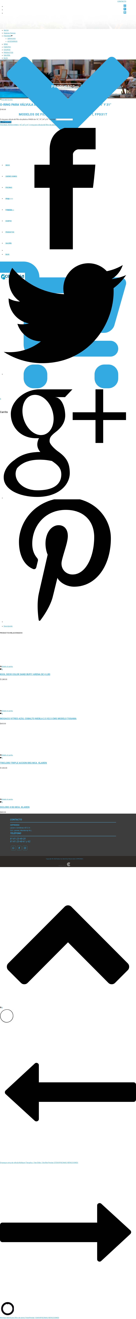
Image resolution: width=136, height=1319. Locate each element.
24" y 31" (25, 125)
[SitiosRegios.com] (69, 866)
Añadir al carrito (6, 122)
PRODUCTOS (8, 53)
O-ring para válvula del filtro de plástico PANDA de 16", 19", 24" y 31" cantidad (27, 119)
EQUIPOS (7, 50)
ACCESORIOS (12, 41)
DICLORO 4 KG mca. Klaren (15, 807)
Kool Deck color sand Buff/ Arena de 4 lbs (25, 674)
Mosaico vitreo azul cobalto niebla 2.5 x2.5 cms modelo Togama (38, 718)
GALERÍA (7, 55)
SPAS (6, 44)
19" (20, 125)
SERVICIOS (11, 39)
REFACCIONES (13, 125)
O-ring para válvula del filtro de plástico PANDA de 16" (48, 125)
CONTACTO (121, 1)
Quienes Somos (9, 33)
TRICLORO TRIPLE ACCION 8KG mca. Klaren (23, 763)
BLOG (6, 58)
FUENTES (7, 47)
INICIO (6, 30)
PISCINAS (7, 36)
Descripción (8, 626)
